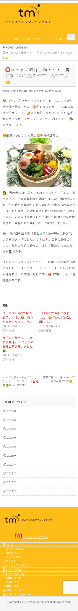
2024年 (11, 428)
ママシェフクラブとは (19, 565)
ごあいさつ (12, 582)
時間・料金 (12, 586)
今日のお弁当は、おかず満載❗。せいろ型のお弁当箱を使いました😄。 (17, 344)
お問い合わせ (63, 39)
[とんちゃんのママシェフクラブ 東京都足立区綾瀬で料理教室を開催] (29, 23)
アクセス (36, 39)
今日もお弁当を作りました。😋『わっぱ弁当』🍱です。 (55, 317)
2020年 (11, 464)
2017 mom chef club (34, 602)
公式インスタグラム (35, 537)
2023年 (11, 437)
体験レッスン (13, 553)
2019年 (11, 473)
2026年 (11, 411)
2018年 (11, 482)
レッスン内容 (13, 569)
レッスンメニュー (16, 574)
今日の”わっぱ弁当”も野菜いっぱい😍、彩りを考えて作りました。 (17, 317)
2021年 (11, 455)
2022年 (11, 446)
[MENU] (71, 37)
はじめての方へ (15, 549)
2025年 (11, 420)
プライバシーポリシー (19, 594)
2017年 (11, 491)
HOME (14, 39)
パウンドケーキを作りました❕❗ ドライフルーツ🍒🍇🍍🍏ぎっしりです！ (20, 381)
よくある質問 (13, 557)
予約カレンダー (15, 590)
